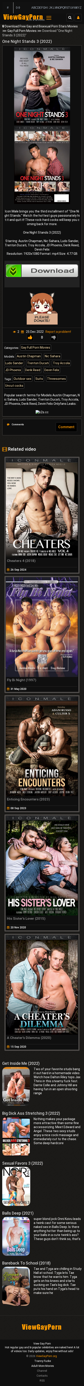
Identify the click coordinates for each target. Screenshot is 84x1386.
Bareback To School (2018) (26, 1263)
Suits (39, 378)
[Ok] (30, 337)
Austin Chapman (29, 356)
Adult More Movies (42, 1365)
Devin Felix (51, 370)
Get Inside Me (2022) (21, 1063)
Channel (42, 1370)
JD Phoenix (13, 370)
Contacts (42, 1375)
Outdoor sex (22, 378)
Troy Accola (61, 363)
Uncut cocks (14, 385)
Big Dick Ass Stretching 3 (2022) (31, 1113)
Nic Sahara (52, 356)
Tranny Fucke (42, 1361)
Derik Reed (32, 370)
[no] (53, 337)
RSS (42, 1380)
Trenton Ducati (38, 363)
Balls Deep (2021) (18, 1213)
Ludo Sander (14, 363)
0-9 (18, 7)
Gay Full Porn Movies (22, 31)
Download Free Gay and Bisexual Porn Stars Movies (41, 26)
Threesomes (56, 378)
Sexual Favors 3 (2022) (22, 1163)
